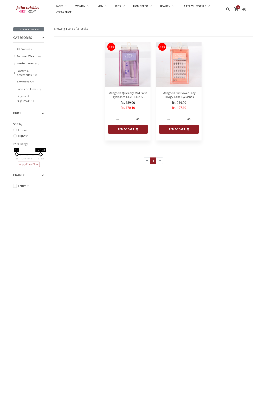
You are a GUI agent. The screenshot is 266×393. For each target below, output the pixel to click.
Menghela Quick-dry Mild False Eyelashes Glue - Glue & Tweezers (127, 96)
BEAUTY (165, 6)
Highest (23, 136)
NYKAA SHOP (63, 12)
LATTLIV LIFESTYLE (194, 6)
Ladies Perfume (29, 89)
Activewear (25, 82)
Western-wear (28, 63)
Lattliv (23, 186)
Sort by (17, 124)
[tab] (28, 38)
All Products (24, 49)
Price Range (20, 144)
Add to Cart (126, 129)
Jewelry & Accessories (27, 73)
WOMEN (80, 6)
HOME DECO (140, 6)
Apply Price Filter (28, 164)
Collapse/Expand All (29, 29)
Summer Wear (29, 56)
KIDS (118, 6)
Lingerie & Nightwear (25, 98)
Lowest (22, 130)
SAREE (59, 6)
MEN (100, 6)
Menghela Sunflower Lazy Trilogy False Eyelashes (179, 95)
